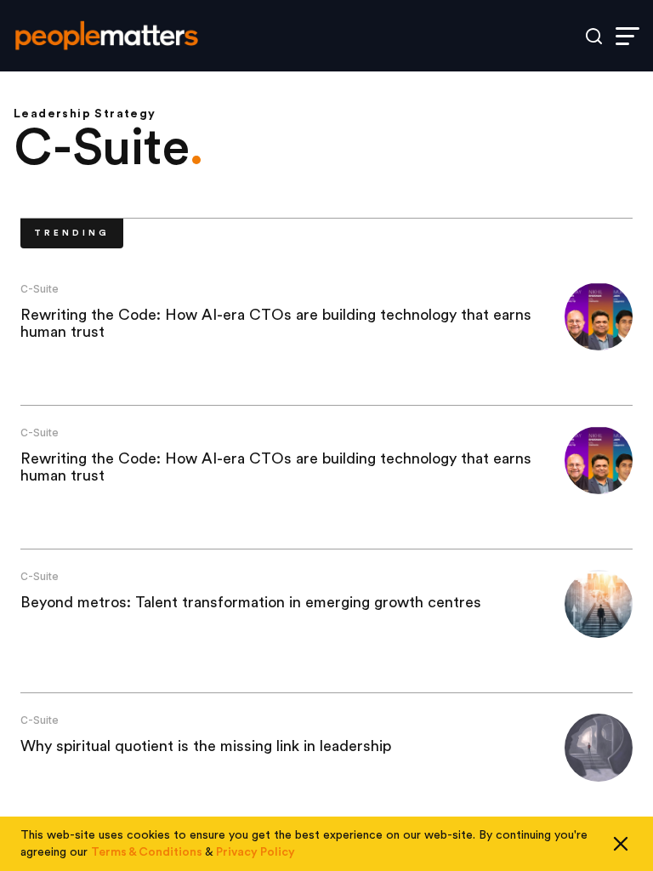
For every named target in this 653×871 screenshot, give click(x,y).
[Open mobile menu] (627, 36)
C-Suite (39, 288)
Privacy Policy (255, 852)
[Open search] (594, 36)
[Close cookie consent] (621, 844)
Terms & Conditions (146, 852)
